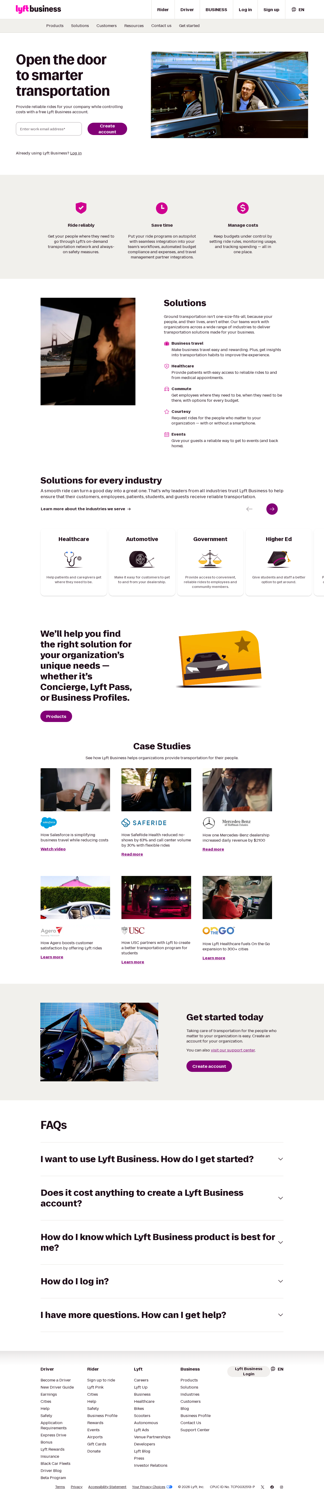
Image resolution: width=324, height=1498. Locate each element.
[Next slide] (272, 509)
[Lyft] (38, 9)
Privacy (77, 1486)
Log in (76, 153)
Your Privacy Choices (148, 1486)
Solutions (80, 25)
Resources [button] (134, 25)
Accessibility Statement (107, 1486)
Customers (107, 25)
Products (55, 25)
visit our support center (233, 1050)
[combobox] (297, 10)
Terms (60, 1486)
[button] (162, 1159)
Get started (189, 25)
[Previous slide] (249, 509)
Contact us (161, 25)
